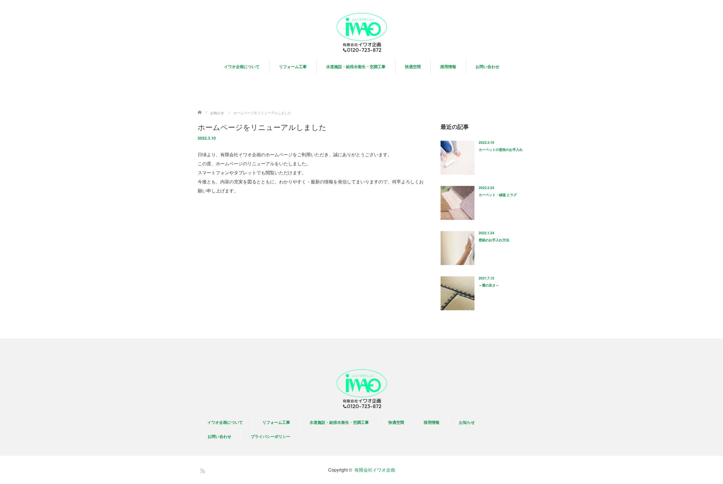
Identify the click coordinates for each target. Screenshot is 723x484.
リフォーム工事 (293, 66)
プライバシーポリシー (270, 436)
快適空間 (413, 66)
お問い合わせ (487, 66)
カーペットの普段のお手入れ (501, 149)
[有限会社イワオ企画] (361, 33)
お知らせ (467, 422)
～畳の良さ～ (489, 285)
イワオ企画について (242, 66)
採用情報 (448, 66)
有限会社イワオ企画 (374, 469)
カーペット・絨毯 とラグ (498, 194)
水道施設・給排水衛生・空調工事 (356, 66)
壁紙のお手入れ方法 (494, 239)
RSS (202, 470)
